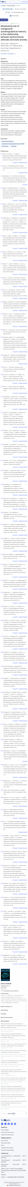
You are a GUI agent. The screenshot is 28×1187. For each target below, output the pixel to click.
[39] (2, 666)
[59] (2, 941)
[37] (2, 636)
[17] (2, 367)
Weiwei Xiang (4, 45)
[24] (2, 460)
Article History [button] (4, 1010)
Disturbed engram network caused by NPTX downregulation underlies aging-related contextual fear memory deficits (14, 1071)
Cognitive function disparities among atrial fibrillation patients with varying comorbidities (13, 1061)
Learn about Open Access (7, 1132)
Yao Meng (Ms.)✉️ (17, 1156)
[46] (2, 765)
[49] (2, 797)
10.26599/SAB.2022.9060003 (11, 990)
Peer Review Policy (5, 1143)
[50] (2, 809)
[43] (2, 724)
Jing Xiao (3, 50)
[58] (2, 925)
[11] (2, 290)
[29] (2, 524)
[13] (2, 314)
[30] (2, 538)
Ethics (2, 1145)
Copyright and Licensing (7, 1147)
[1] (1, 154)
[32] (2, 564)
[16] (2, 355)
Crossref (15, 162)
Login (23, 1)
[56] (2, 897)
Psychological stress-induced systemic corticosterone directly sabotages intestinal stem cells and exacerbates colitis (14, 1103)
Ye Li (10, 45)
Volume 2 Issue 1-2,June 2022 (5, 986)
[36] (2, 620)
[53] (2, 851)
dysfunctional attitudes (7, 141)
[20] (2, 396)
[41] (2, 692)
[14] (2, 330)
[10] (2, 278)
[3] (1, 176)
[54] (2, 865)
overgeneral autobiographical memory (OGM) (13, 143)
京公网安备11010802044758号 (14, 1185)
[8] (1, 252)
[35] (2, 606)
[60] (2, 955)
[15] (2, 337)
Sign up (26, 1)
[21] (2, 412)
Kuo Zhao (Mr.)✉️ (17, 1160)
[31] (2, 554)
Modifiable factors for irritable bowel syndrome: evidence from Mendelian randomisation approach (13, 1095)
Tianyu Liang (4, 43)
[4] (1, 188)
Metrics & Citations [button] (6, 1006)
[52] (2, 835)
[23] (2, 444)
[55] (2, 883)
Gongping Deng (13, 48)
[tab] (14, 1006)
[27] (2, 498)
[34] (2, 592)
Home (4, 5)
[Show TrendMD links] (26, 1113)
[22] (2, 430)
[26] (2, 484)
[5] (1, 204)
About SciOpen (5, 1130)
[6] (1, 218)
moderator (13, 146)
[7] (1, 236)
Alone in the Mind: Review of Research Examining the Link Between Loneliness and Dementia (13, 1051)
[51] (2, 821)
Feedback (3, 1174)
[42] (2, 712)
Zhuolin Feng (4, 48)
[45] (2, 751)
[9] (1, 264)
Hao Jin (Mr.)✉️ (16, 1164)
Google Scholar (23, 162)
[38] (2, 652)
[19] (2, 386)
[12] (2, 302)
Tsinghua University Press (7, 1134)
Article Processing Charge (7, 1150)
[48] (2, 790)
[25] (2, 470)
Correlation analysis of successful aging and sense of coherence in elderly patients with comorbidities (13, 1044)
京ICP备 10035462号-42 (14, 1184)
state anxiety (5, 146)
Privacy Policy (4, 1140)
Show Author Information (7, 53)
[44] (2, 739)
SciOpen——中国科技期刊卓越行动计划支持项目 (12, 1177)
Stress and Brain (11, 5)
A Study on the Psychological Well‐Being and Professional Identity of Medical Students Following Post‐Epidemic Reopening (13, 1035)
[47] (2, 781)
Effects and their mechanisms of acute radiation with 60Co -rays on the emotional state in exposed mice (13, 1078)
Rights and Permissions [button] (7, 1017)
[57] (2, 911)
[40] (2, 678)
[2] (1, 166)
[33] (2, 580)
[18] (2, 374)
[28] (2, 512)
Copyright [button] (3, 1013)
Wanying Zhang (17, 45)
